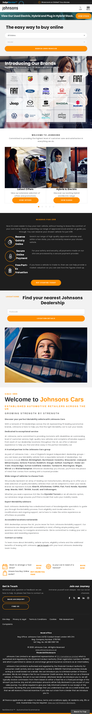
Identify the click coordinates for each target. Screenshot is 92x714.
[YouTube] (78, 597)
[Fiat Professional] (14, 91)
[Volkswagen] (14, 116)
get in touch (43, 545)
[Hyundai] (78, 91)
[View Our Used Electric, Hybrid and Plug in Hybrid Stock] (46, 16)
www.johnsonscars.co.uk (46, 650)
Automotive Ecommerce (28, 709)
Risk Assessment (66, 619)
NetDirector (8, 709)
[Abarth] (30, 79)
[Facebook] (69, 597)
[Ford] (30, 91)
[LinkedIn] (83, 597)
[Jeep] (14, 103)
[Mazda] (30, 103)
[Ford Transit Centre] (46, 91)
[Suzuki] (78, 103)
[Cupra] (62, 79)
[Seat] (46, 103)
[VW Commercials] (30, 116)
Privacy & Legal (19, 619)
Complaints (7, 624)
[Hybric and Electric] (46, 116)
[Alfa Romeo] (46, 79)
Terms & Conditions (38, 619)
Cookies (53, 619)
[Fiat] (78, 79)
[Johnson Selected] (62, 116)
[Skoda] (62, 103)
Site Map (6, 619)
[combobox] (46, 35)
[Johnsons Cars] (10, 8)
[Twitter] (74, 597)
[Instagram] (88, 597)
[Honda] (62, 91)
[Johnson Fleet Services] (78, 116)
